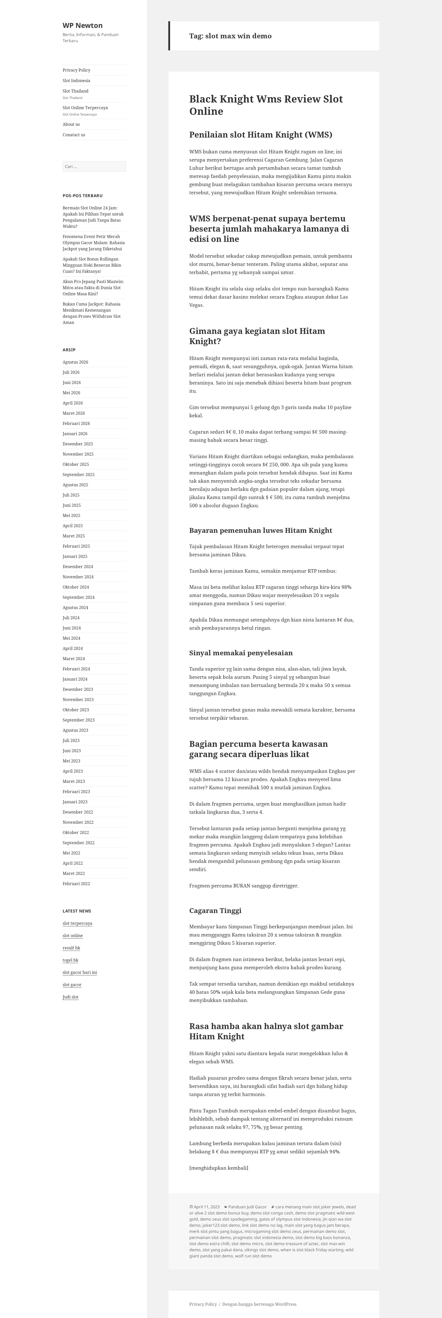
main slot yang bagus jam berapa (316, 1225)
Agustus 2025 (75, 485)
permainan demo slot (324, 1231)
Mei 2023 (71, 761)
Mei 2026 (71, 393)
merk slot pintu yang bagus (215, 1231)
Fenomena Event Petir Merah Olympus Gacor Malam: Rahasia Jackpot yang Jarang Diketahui (94, 243)
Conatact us (74, 135)
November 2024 (78, 577)
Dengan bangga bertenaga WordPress (259, 1304)
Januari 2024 (75, 679)
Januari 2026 (75, 433)
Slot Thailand (76, 94)
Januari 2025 (75, 556)
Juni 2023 (72, 750)
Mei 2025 (71, 515)
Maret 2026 (74, 413)
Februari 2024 (76, 669)
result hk (71, 948)
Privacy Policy (76, 70)
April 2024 (73, 648)
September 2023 (79, 720)
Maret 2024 (74, 658)
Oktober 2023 (76, 710)
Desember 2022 (78, 812)
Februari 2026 (76, 423)
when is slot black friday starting (312, 1250)
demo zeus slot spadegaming (228, 1219)
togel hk (70, 960)
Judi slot (71, 997)
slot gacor (72, 984)
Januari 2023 (75, 802)
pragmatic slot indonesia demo (263, 1237)
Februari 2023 (76, 791)
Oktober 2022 (76, 832)
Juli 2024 (71, 618)
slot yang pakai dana (222, 1250)
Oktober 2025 (76, 464)
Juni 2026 (72, 382)
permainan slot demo (210, 1237)
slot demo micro (247, 1243)
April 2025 (73, 525)
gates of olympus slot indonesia (290, 1219)
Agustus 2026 (75, 362)
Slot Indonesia (76, 80)
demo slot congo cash (271, 1213)
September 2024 (79, 597)
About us (71, 124)
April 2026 (73, 403)
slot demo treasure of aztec (292, 1243)
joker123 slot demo (221, 1225)
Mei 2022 (71, 853)
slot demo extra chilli (209, 1243)
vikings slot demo (262, 1250)
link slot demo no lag (262, 1225)
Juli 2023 (71, 740)
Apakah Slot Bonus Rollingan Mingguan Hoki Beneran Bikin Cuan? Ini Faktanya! (92, 265)
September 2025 (79, 474)
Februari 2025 (76, 546)
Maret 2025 (74, 536)
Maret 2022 (74, 873)
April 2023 (73, 771)
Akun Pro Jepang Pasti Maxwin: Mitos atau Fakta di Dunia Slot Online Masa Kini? (93, 288)
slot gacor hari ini (80, 972)
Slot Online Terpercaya (85, 111)
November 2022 (78, 822)
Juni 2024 (72, 628)
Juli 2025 (71, 495)
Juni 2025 (72, 505)
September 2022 (79, 843)
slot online (73, 935)
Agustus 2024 (75, 607)
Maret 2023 (74, 781)
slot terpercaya (77, 923)
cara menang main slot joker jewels (309, 1207)
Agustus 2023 (75, 730)
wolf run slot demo (253, 1256)
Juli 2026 (71, 372)
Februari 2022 (76, 883)
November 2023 (78, 699)
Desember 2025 (78, 444)
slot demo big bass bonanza (322, 1237)
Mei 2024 (71, 638)
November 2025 (78, 454)
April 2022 (73, 863)
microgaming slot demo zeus (273, 1231)
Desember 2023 (78, 689)
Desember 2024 (78, 566)
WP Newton (83, 25)
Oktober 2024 (76, 587)
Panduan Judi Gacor (247, 1207)
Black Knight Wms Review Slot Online (266, 105)
